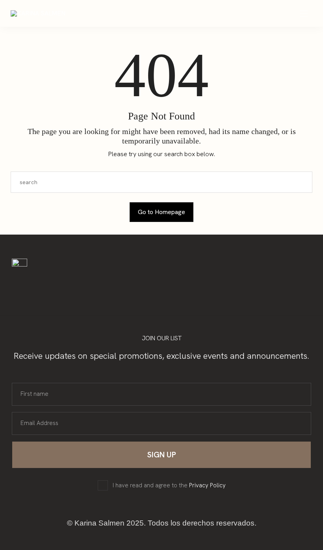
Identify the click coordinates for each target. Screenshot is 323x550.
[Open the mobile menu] (303, 14)
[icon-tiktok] (87, 284)
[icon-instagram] (57, 284)
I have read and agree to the (169, 485)
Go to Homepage (161, 212)
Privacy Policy (207, 485)
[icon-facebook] (72, 284)
